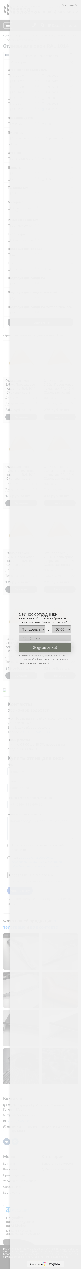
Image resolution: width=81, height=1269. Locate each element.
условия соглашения (40, 662)
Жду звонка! (45, 647)
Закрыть (68, 5)
